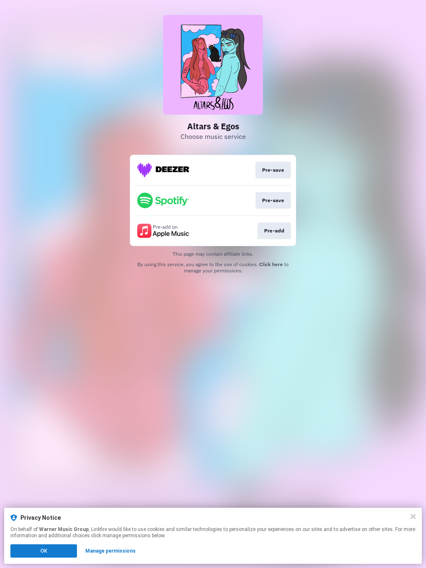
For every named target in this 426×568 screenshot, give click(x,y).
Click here (271, 264)
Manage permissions (110, 551)
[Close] (413, 516)
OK (43, 551)
